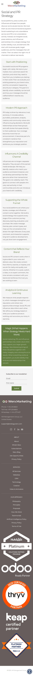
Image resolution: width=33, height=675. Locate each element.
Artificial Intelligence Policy (16, 519)
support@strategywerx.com (11, 424)
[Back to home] (16, 4)
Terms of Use (16, 526)
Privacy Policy (16, 523)
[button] (2, 4)
